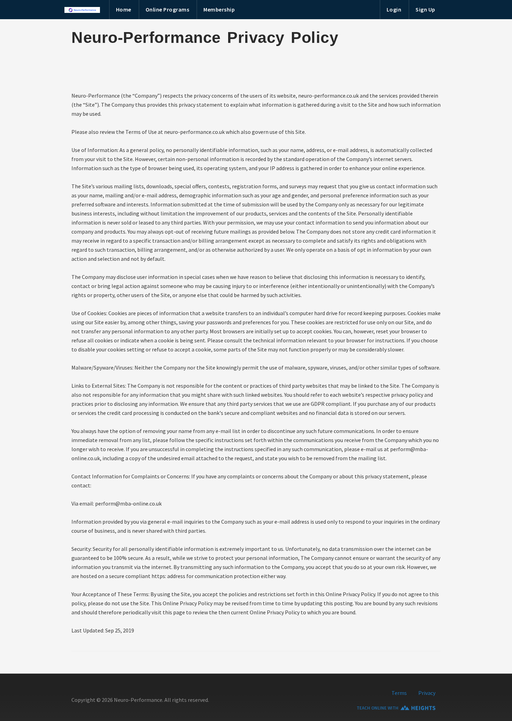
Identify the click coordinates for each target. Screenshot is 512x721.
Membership (219, 9)
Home (123, 9)
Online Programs (167, 9)
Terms (399, 692)
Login (394, 9)
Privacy (426, 692)
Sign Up (425, 9)
